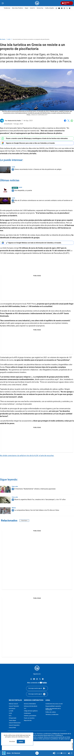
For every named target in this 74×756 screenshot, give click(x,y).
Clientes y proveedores (30, 715)
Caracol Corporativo (14, 725)
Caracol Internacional (14, 722)
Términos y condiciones (51, 714)
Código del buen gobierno (31, 711)
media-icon (37, 753)
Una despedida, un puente (23, 190)
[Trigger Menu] (2, 3)
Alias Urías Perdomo (17, 8)
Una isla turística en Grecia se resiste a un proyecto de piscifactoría (31, 39)
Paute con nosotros (29, 718)
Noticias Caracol (13, 703)
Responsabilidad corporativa (53, 706)
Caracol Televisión (14, 706)
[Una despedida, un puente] (5, 190)
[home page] (37, 3)
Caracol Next (12, 727)
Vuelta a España (49, 8)
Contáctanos (27, 713)
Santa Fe (32, 8)
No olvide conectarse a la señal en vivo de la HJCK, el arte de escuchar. (27, 456)
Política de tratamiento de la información (53, 709)
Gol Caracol (12, 708)
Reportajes (24, 520)
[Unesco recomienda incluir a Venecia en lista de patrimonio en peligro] (5, 169)
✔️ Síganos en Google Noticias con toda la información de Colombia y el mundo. (33, 243)
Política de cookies (50, 712)
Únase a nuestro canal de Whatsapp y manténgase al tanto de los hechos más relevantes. (37, 138)
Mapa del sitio (28, 720)
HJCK (8, 39)
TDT (25, 708)
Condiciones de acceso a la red (53, 703)
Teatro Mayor (12, 720)
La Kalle (11, 711)
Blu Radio (2, 39)
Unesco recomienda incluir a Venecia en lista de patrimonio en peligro (37, 169)
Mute (54, 753)
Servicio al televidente (30, 703)
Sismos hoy (40, 8)
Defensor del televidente (30, 706)
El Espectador (12, 718)
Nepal (26, 8)
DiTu (10, 715)
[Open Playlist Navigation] (71, 753)
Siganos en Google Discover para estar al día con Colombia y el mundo (30, 143)
